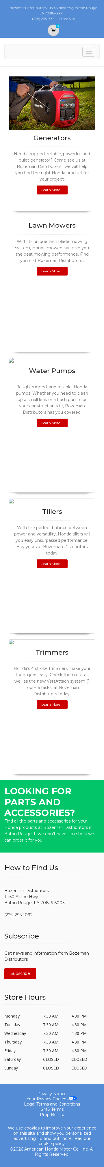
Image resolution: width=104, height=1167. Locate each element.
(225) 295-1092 (18, 914)
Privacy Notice (52, 1093)
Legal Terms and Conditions (52, 1104)
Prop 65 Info (52, 1114)
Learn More (50, 190)
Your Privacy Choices (47, 1099)
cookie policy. (52, 1143)
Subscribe (20, 973)
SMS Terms (52, 1109)
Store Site (67, 18)
